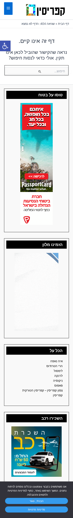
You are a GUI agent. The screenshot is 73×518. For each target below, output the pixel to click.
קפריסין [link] (58, 395)
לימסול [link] (58, 371)
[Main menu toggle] (8, 8)
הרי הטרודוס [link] (54, 366)
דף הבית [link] (63, 24)
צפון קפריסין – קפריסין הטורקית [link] (42, 390)
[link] (5, 46)
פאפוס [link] (58, 385)
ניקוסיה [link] (58, 381)
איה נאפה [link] (56, 361)
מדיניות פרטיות (36, 509)
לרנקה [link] (58, 376)
